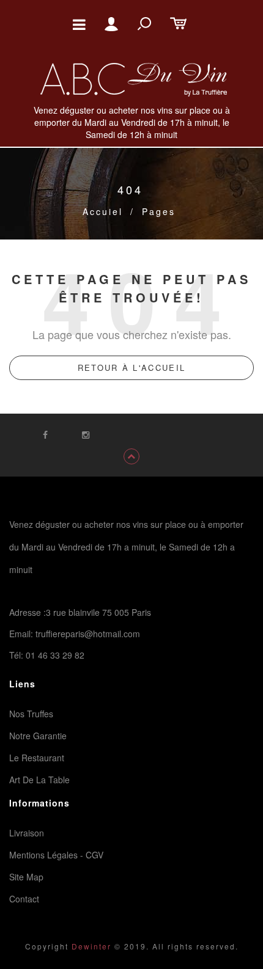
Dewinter (90, 946)
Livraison (26, 833)
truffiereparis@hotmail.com (87, 633)
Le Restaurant (36, 757)
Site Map (26, 877)
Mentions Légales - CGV (56, 855)
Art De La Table (39, 779)
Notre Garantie (38, 735)
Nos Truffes (31, 714)
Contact (24, 899)
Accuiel (103, 211)
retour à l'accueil (131, 367)
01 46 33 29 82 (55, 655)
